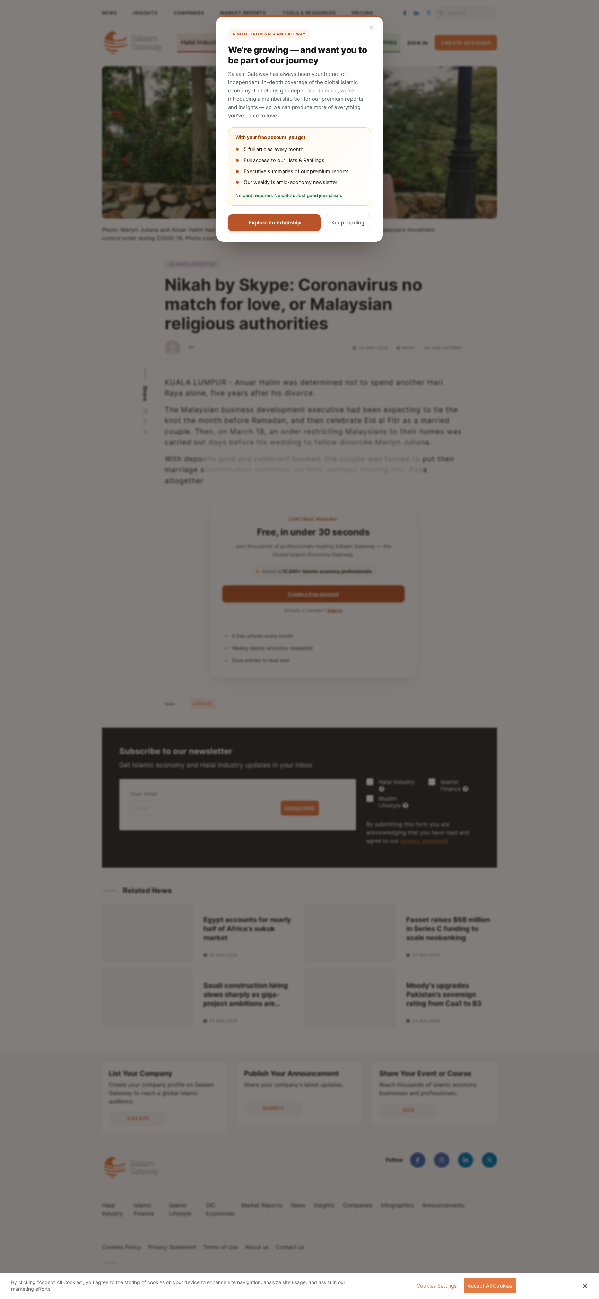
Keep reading (347, 222)
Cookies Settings (437, 1286)
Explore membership (275, 222)
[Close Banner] (585, 1286)
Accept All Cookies (490, 1286)
